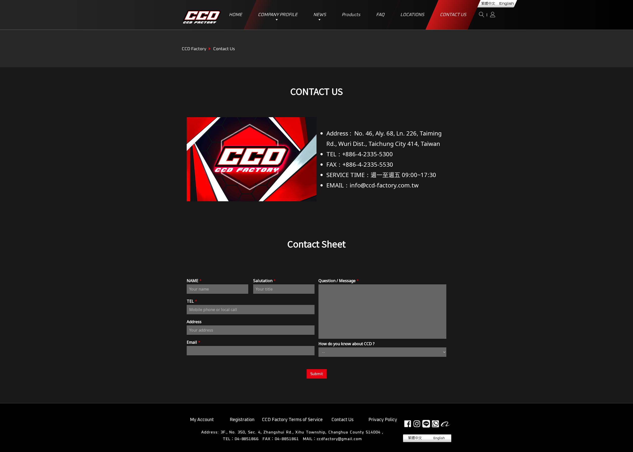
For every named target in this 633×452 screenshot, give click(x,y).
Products (351, 15)
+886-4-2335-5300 (367, 154)
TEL (192, 301)
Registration (242, 420)
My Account (202, 420)
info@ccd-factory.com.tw (384, 185)
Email (193, 342)
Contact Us (343, 420)
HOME (235, 15)
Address (194, 321)
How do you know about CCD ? (346, 343)
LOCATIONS (412, 15)
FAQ (380, 15)
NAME (194, 280)
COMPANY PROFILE (277, 15)
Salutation (264, 280)
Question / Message (338, 280)
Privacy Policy (382, 420)
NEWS (319, 15)
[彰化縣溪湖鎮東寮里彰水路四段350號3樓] (292, 432)
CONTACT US (453, 15)
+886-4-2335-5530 (367, 164)
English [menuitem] (506, 3)
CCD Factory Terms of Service (292, 420)
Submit (316, 374)
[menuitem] (415, 438)
